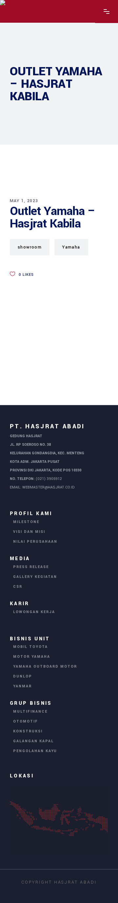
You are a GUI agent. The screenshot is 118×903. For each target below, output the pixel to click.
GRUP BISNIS (31, 703)
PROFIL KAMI (31, 513)
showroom (30, 247)
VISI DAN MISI (29, 531)
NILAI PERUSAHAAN (35, 541)
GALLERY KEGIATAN (35, 576)
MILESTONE (26, 521)
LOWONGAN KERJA (34, 611)
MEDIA (20, 558)
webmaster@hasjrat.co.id (48, 487)
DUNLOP (22, 676)
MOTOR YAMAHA (31, 656)
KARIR (20, 603)
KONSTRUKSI (28, 731)
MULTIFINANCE (30, 711)
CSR (17, 586)
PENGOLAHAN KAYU (35, 751)
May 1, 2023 (24, 201)
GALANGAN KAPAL (33, 741)
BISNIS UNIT (30, 638)
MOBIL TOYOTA (30, 646)
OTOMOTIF (25, 721)
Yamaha (71, 247)
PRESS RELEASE (31, 566)
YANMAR (22, 686)
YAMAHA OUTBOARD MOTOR (45, 666)
